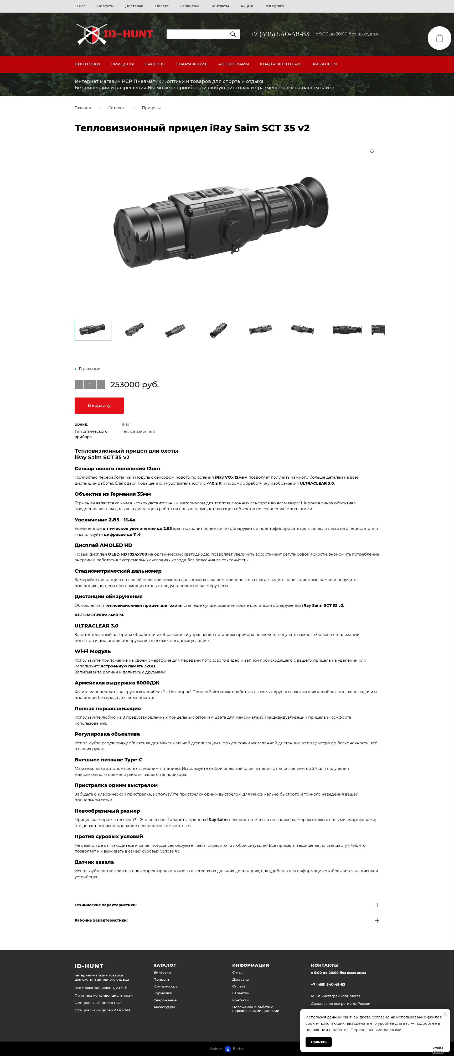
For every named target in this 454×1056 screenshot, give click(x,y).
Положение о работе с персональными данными (255, 1009)
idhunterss (350, 996)
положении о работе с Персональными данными (353, 1029)
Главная (83, 108)
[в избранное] (372, 150)
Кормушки (162, 993)
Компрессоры (165, 986)
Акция (246, 6)
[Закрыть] (445, 1014)
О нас (80, 6)
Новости (105, 6)
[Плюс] (101, 384)
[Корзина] (439, 38)
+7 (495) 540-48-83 (279, 34)
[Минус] (79, 384)
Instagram (274, 6)
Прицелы (122, 63)
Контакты (219, 6)
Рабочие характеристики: (101, 920)
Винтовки (87, 63)
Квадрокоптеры (281, 63)
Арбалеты (325, 63)
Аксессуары (233, 63)
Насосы (155, 63)
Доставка (134, 6)
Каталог (116, 108)
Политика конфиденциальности (104, 995)
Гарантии (189, 6)
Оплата (162, 6)
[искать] (233, 34)
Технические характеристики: (106, 905)
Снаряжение (192, 63)
